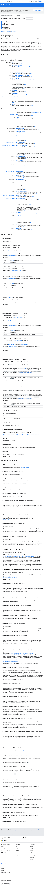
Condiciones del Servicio (5, 850)
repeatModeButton (19, 171)
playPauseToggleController (21, 145)
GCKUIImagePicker (12, 346)
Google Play (32, 857)
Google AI (3, 874)
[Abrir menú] (2, 1)
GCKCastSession (22, 368)
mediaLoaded (18, 117)
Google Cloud (32, 855)
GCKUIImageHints (32, 79)
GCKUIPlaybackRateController (9, 198)
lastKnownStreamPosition (21, 131)
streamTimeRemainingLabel (21, 191)
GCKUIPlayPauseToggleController (8, 145)
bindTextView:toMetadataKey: (18, 72)
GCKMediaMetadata (11, 255)
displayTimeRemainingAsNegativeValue (23, 201)
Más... (22, 63)
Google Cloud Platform (5, 872)
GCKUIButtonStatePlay (7, 556)
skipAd (13, 104)
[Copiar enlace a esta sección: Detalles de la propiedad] (18, 460)
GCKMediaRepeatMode (6, 96)
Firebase (31, 850)
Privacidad (9, 880)
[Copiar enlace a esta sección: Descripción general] (15, 36)
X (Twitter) (17, 853)
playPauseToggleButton (20, 142)
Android (31, 846)
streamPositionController (21, 195)
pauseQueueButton (19, 160)
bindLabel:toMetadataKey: (17, 65)
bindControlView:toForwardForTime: (19, 86)
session (17, 114)
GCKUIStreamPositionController (8, 195)
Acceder (41, 1)
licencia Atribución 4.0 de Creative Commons (34, 829)
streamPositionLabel (20, 182)
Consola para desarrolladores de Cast (7, 848)
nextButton (18, 164)
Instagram (17, 850)
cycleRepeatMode (15, 96)
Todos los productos (5, 875)
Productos (10, 15)
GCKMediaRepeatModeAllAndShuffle (10, 436)
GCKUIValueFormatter (16, 270)
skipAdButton (18, 228)
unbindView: (14, 90)
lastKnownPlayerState (20, 128)
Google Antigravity (33, 853)
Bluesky (17, 848)
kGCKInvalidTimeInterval (8, 519)
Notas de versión (4, 852)
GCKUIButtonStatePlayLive (18, 556)
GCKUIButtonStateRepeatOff (16, 653)
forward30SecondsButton (21, 152)
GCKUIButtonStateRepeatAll (9, 654)
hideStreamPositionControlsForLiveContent (24, 206)
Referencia (18, 15)
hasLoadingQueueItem (20, 125)
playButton (18, 135)
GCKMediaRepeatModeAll (21, 434)
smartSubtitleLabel (19, 215)
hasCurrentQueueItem (20, 121)
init (13, 62)
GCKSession (12, 114)
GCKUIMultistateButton (10, 142)
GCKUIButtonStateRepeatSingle (29, 653)
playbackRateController (20, 198)
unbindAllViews (15, 93)
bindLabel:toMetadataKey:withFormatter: (20, 68)
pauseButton (18, 139)
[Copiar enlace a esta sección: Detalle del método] (14, 234)
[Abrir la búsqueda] (29, 1)
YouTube (17, 855)
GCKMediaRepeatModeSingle (33, 434)
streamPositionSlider (20, 175)
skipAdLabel (18, 224)
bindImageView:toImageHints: (18, 78)
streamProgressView (20, 179)
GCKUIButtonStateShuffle (20, 654)
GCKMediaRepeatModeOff (8, 434)
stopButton (18, 148)
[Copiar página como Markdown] (30, 18)
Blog (16, 846)
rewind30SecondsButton (20, 156)
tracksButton (18, 212)
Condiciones (3, 880)
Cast (11, 1)
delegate (17, 111)
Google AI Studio (33, 852)
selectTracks (14, 100)
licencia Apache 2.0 (18, 830)
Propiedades (13, 31)
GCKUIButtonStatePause (29, 556)
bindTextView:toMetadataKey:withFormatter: (20, 75)
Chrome (31, 848)
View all (31, 859)
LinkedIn (17, 852)
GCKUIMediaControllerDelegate (11, 52)
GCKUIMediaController (35, 112)
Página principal (5, 5)
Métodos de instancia (5, 31)
